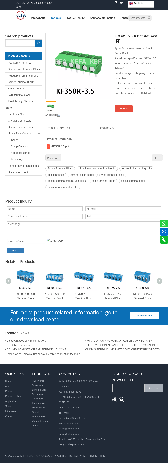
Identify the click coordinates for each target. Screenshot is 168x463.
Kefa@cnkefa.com (68, 423)
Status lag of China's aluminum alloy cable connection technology (45, 354)
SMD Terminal (16, 88)
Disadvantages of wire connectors (26, 340)
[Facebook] (116, 3)
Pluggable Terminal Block (23, 75)
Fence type (38, 394)
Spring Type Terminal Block (24, 69)
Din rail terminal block (20, 127)
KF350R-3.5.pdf (59, 146)
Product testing (13, 396)
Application (11, 401)
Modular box (38, 416)
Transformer (38, 407)
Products (9, 391)
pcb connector (56, 174)
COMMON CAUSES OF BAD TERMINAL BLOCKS (36, 349)
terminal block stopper (82, 174)
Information (11, 411)
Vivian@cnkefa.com (69, 428)
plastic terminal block (133, 180)
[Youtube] (121, 3)
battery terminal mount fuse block (67, 180)
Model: (52, 127)
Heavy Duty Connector (21, 133)
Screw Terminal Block (60, 168)
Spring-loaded (39, 389)
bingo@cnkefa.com (69, 434)
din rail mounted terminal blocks (97, 168)
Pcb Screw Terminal (19, 62)
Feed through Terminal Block (19, 104)
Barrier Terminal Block (21, 82)
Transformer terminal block (23, 165)
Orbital (35, 412)
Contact (9, 416)
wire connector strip (112, 174)
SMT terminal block (19, 95)
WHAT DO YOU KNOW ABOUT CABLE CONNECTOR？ (119, 340)
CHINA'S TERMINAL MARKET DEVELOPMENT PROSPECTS (122, 349)
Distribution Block (18, 172)
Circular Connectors (19, 120)
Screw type (37, 385)
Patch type (37, 398)
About (8, 386)
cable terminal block (103, 180)
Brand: (104, 127)
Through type (39, 403)
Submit (15, 250)
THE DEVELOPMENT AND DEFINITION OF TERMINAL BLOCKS (123, 345)
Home (8, 381)
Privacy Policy (96, 455)
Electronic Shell (17, 114)
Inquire (124, 108)
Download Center (144, 315)
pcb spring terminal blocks (63, 187)
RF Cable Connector (19, 345)
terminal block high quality (137, 168)
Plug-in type (38, 380)
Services (9, 406)
